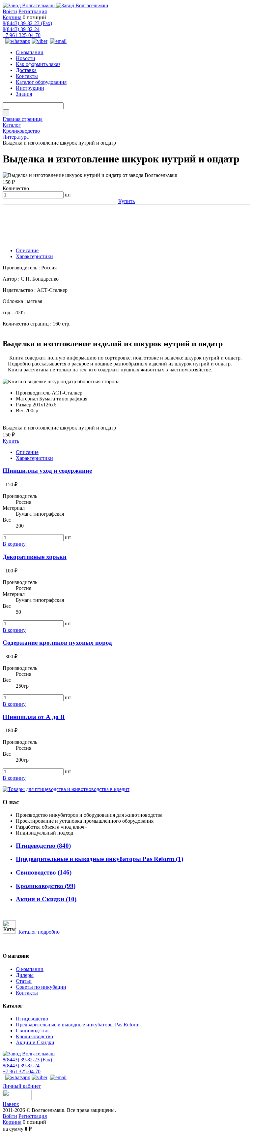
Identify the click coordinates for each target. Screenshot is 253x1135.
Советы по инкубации (41, 987)
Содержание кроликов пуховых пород (57, 642)
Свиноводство (43, 872)
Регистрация (32, 11)
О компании (29, 969)
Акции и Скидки (46, 899)
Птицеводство (43, 845)
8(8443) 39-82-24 (21, 29)
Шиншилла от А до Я (34, 716)
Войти (10, 11)
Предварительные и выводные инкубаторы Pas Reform (99, 858)
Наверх (11, 1104)
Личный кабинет (22, 1086)
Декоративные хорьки (35, 556)
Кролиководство (45, 885)
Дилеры (25, 975)
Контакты (27, 993)
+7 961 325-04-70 (22, 35)
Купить (126, 201)
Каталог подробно (39, 932)
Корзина (12, 17)
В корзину (14, 544)
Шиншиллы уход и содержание (47, 470)
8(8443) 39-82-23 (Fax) (27, 23)
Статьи (24, 981)
